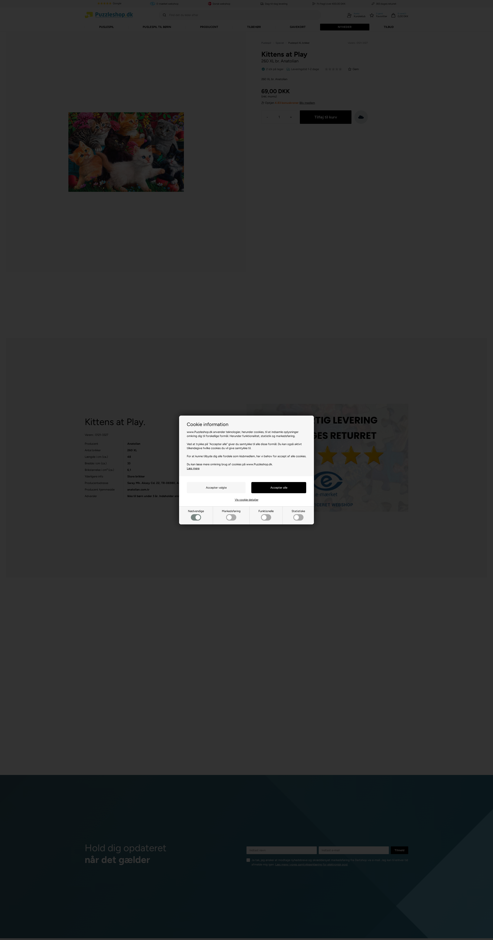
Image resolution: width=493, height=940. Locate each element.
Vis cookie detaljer (246, 499)
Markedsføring (231, 511)
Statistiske (298, 511)
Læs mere (193, 468)
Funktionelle (266, 511)
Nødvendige (196, 511)
